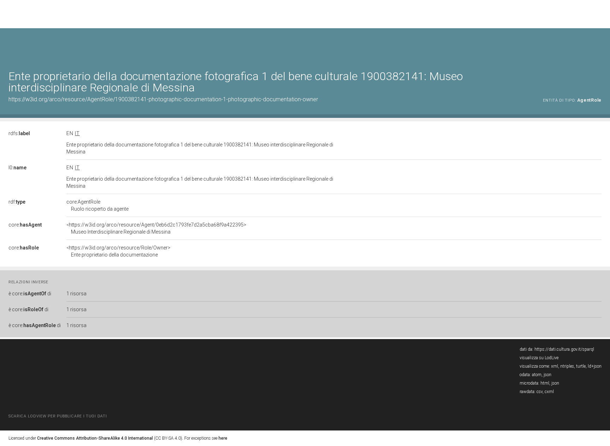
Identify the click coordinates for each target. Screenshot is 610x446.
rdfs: (19, 133)
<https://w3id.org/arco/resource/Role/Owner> (118, 251)
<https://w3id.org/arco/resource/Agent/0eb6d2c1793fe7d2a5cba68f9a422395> (156, 228)
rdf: (16, 202)
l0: (17, 167)
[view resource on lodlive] (598, 45)
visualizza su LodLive (539, 357)
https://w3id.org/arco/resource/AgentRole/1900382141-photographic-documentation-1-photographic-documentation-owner (163, 99)
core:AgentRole (97, 205)
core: (25, 225)
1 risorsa (76, 293)
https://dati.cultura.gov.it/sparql (564, 349)
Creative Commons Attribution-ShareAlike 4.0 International (95, 438)
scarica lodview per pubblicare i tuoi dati (57, 416)
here (223, 438)
